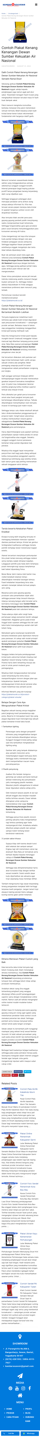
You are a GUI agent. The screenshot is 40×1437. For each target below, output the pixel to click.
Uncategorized (13, 13)
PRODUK (10, 1413)
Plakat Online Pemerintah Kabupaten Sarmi (28, 1136)
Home (4, 13)
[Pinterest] (10, 1388)
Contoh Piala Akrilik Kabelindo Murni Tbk (29, 1092)
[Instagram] (23, 1388)
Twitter (28, 1071)
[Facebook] (30, 1388)
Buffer (21, 1075)
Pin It (15, 1075)
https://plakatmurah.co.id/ (12, 300)
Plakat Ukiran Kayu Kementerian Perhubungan (28, 1236)
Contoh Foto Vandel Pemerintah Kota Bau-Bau (29, 1186)
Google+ (7, 1075)
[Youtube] (17, 1388)
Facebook (18, 1071)
